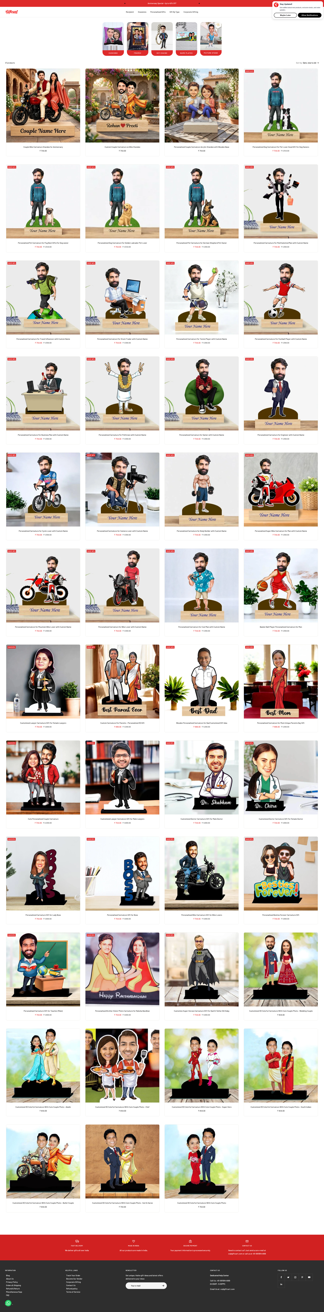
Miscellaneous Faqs (14, 1292)
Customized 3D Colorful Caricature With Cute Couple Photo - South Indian (281, 1107)
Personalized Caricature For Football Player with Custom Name (281, 339)
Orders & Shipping (13, 1285)
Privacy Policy (12, 1282)
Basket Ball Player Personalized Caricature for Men (281, 627)
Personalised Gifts (158, 12)
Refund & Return (13, 1288)
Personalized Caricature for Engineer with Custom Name (281, 435)
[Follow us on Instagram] (295, 1277)
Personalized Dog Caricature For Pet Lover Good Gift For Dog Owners (281, 147)
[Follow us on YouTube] (309, 1277)
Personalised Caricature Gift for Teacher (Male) (43, 1011)
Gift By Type (174, 12)
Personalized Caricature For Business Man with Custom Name (43, 435)
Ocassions (142, 12)
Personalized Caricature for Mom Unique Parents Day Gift (281, 723)
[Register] (163, 1286)
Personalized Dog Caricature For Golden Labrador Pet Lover (122, 243)
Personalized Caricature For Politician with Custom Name (122, 435)
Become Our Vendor (74, 1279)
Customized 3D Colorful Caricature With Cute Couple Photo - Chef (122, 1107)
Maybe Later (285, 15)
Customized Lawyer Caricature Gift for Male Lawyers (122, 819)
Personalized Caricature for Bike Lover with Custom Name (122, 627)
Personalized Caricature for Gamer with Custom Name (201, 435)
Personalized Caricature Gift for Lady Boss (43, 915)
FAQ (7, 1295)
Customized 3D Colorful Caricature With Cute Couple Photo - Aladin (43, 1107)
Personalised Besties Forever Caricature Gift (280, 915)
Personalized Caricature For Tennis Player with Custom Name (201, 339)
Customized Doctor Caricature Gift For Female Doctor (281, 819)
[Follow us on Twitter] (288, 1277)
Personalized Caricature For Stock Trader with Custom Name (122, 339)
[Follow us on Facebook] (281, 1277)
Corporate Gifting (191, 12)
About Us (10, 1279)
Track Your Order (73, 1275)
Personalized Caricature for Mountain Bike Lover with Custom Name (43, 627)
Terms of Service (73, 1292)
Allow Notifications (309, 15)
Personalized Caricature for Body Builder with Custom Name (201, 531)
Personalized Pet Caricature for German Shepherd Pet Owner (201, 243)
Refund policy (71, 1288)
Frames (137, 53)
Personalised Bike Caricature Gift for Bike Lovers (201, 915)
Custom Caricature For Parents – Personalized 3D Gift (122, 723)
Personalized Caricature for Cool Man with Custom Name (201, 627)
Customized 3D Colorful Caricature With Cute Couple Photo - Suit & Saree (122, 1203)
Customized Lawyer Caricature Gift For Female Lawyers (43, 723)
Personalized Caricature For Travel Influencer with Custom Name (43, 339)
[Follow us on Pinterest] (302, 1277)
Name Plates (186, 53)
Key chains (162, 53)
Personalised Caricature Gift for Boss (122, 915)
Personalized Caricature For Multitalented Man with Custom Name (281, 243)
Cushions (113, 53)
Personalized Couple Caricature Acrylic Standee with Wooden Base (201, 147)
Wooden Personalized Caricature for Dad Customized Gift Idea (201, 723)
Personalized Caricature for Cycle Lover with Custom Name (43, 531)
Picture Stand (211, 53)
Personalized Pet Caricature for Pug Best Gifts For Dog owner (43, 243)
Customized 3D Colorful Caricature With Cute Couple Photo (201, 1203)
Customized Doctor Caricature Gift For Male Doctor (202, 819)
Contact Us (70, 1285)
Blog (8, 1275)
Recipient (130, 12)
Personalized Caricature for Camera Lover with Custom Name (122, 531)
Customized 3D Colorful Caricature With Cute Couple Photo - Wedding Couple (281, 1011)
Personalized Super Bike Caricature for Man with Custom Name (281, 531)
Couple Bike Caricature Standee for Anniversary (43, 147)
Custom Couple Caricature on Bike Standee (122, 147)
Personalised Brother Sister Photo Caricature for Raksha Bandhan (122, 1011)
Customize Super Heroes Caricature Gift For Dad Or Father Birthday (201, 1011)
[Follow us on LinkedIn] (281, 1284)
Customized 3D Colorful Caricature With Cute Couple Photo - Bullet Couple (43, 1203)
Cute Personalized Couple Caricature (43, 819)
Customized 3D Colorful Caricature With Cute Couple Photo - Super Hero (201, 1107)
